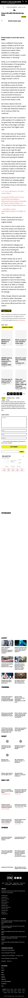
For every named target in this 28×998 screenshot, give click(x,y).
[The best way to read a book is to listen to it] (7, 374)
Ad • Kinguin (4, 345)
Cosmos (15, 992)
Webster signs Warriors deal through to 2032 (7, 774)
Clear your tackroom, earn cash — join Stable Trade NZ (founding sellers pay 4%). (20, 383)
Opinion (3, 939)
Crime (8, 989)
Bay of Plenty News (5, 898)
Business (5, 992)
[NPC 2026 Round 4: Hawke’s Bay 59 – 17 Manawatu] (21, 755)
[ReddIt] (20, 393)
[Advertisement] (14, 492)
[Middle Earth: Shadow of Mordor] (7, 334)
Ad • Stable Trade (19, 389)
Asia (12, 992)
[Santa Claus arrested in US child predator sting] (21, 800)
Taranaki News (4, 903)
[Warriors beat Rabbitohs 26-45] (7, 755)
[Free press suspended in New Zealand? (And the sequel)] (7, 846)
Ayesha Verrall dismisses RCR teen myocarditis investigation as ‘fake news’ (20, 699)
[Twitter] (11, 393)
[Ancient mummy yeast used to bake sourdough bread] (21, 815)
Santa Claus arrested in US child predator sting (20, 805)
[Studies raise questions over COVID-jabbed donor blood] (21, 724)
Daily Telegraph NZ (12, 7)
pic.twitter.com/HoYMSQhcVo (13, 205)
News (2, 923)
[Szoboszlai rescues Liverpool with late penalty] (7, 741)
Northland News (4, 895)
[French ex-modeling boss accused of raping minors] (7, 785)
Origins (19, 989)
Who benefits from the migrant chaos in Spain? (21, 868)
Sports (15, 989)
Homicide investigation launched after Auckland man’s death (7, 665)
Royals (20, 992)
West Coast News (4, 908)
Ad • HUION (4, 366)
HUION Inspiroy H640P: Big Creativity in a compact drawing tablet (6, 361)
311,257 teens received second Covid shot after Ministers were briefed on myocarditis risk (7, 730)
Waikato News (4, 900)
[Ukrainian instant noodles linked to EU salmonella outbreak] (7, 800)
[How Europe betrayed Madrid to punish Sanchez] (7, 833)
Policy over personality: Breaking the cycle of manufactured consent (7, 714)
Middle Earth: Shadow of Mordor (6, 341)
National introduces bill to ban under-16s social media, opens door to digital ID (21, 649)
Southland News (4, 913)
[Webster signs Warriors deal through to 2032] (7, 769)
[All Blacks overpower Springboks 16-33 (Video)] (21, 741)
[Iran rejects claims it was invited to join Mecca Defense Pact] (21, 676)
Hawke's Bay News (5, 902)
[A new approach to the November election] (21, 833)
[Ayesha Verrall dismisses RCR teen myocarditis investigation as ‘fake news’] (21, 692)
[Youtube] (20, 878)
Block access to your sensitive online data (20, 341)
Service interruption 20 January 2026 (9, 958)
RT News (8, 400)
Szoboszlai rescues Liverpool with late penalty (6, 747)
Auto (9, 992)
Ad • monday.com (19, 364)
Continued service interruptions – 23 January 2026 (12, 955)
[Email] (17, 393)
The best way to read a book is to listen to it (6, 381)
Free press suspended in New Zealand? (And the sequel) (6, 852)
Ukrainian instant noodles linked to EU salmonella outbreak (6, 806)
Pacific (11, 989)
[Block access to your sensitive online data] (21, 334)
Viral (23, 992)
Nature (23, 989)
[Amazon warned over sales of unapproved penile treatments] (7, 815)
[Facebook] (14, 393)
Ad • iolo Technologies (19, 345)
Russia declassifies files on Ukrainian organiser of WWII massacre (21, 791)
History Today (18, 823)
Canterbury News (4, 910)
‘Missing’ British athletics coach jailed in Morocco (20, 775)
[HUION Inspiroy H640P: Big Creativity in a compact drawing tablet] (7, 352)
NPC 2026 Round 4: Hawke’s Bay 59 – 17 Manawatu (19, 761)
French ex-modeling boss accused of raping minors (7, 791)
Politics (3, 990)
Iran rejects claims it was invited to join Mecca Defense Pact (20, 682)
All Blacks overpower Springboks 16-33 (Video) (20, 747)
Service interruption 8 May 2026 (8, 952)
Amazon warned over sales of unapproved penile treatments (6, 821)
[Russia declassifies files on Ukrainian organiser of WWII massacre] (21, 785)
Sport (24, 17)
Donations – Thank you (6, 961)
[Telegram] (8, 393)
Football (18, 398)
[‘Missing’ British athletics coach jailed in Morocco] (21, 769)
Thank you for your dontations (7, 950)
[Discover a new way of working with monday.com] (21, 352)
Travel (23, 990)
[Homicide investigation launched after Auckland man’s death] (7, 659)
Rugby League (13, 990)
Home (2, 324)
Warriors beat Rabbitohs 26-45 (5, 760)
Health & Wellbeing (5, 808)
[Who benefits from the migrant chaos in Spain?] (21, 863)
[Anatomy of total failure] (7, 863)
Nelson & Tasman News (6, 907)
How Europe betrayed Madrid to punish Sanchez (6, 838)
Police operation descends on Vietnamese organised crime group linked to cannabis (7, 650)
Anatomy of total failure (7, 867)
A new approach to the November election (20, 838)
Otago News (3, 912)
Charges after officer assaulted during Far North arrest (6, 682)
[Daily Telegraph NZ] (4, 7)
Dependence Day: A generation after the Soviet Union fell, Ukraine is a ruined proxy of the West (20, 666)
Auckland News (4, 897)
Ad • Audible (4, 384)
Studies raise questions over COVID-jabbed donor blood (20, 729)
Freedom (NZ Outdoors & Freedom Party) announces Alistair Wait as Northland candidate (7, 698)
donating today (21, 320)
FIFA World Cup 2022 (11, 398)
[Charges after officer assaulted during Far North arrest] (7, 676)
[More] (24, 393)
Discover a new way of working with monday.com (20, 360)
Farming (8, 990)
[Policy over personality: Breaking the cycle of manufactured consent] (7, 709)
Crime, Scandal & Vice (19, 807)
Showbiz (19, 990)
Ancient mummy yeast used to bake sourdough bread (20, 821)
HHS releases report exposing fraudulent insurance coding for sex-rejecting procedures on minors (20, 853)
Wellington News (4, 905)
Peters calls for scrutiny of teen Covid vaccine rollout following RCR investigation (21, 715)
